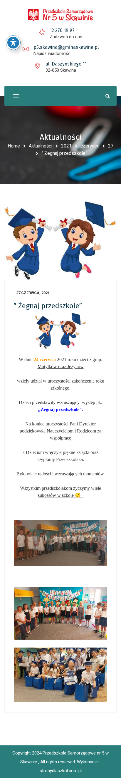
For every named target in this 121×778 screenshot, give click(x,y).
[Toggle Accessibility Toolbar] (13, 43)
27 (110, 146)
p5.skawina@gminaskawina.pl (66, 47)
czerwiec (89, 146)
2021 (66, 146)
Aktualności (40, 146)
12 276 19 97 (62, 30)
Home (14, 146)
